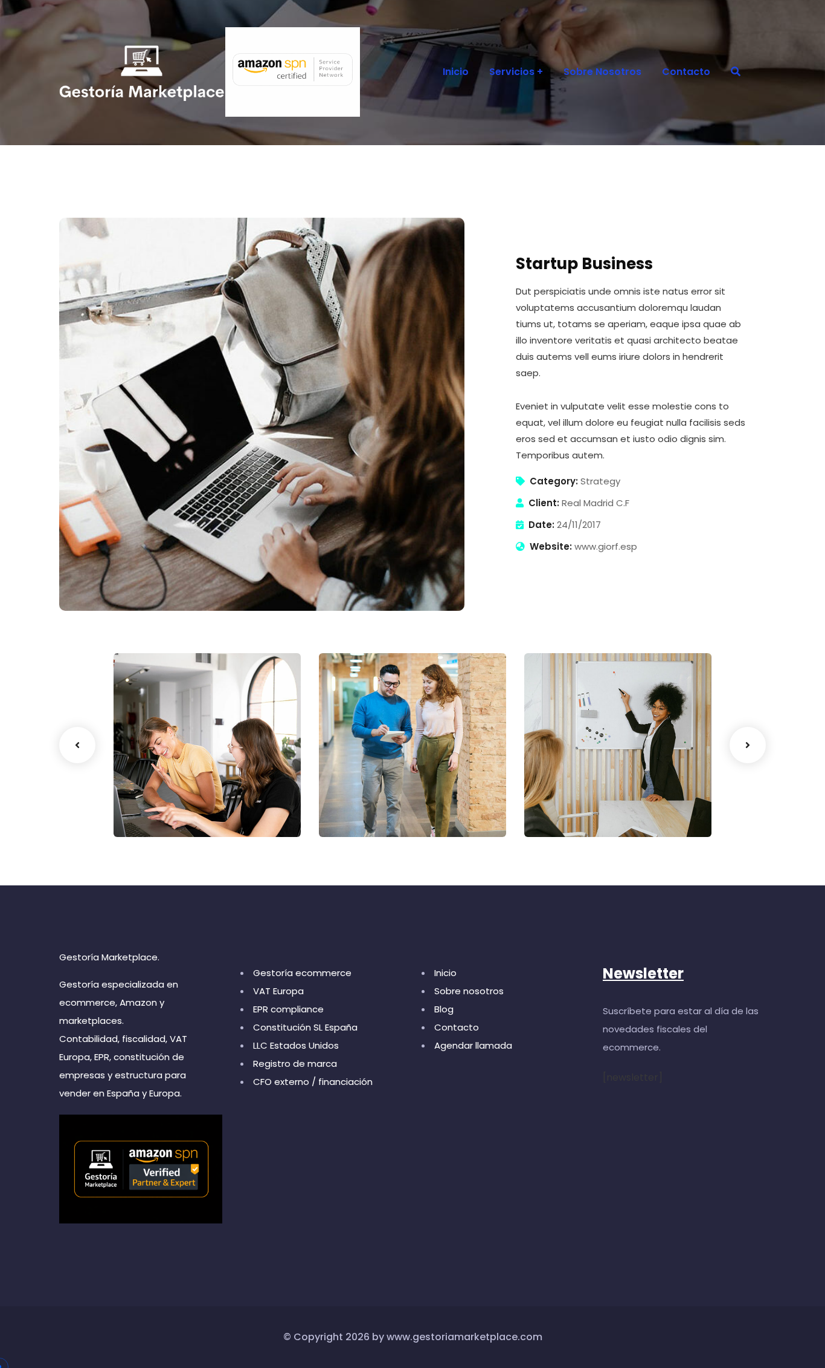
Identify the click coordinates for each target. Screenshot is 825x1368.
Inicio (445, 972)
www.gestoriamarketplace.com (464, 1337)
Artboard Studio (588, 793)
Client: (543, 503)
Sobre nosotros (469, 991)
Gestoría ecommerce (302, 972)
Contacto (456, 1027)
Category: (554, 481)
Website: (551, 546)
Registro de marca (295, 1063)
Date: (541, 524)
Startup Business (180, 793)
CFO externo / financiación (313, 1081)
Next (748, 745)
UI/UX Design (160, 812)
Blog (444, 1009)
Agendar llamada (473, 1045)
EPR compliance (288, 1009)
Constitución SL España (305, 1027)
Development (572, 812)
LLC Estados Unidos (296, 1045)
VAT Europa (278, 991)
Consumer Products (394, 793)
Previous (77, 745)
